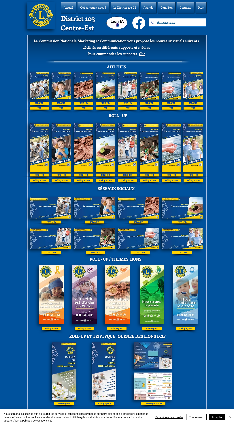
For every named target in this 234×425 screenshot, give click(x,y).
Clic (142, 53)
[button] (93, 7)
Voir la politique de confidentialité (33, 420)
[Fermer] (229, 417)
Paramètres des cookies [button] (169, 417)
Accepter (217, 417)
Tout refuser (196, 417)
